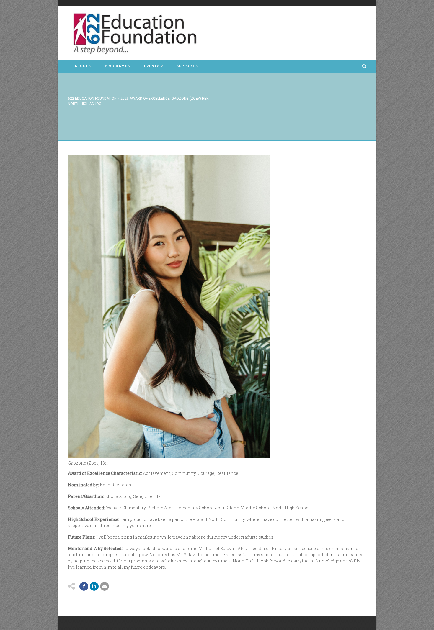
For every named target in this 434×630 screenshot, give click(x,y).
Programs (116, 66)
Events (151, 66)
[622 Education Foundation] (139, 32)
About (81, 66)
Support (185, 66)
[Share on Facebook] (83, 586)
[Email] (94, 586)
